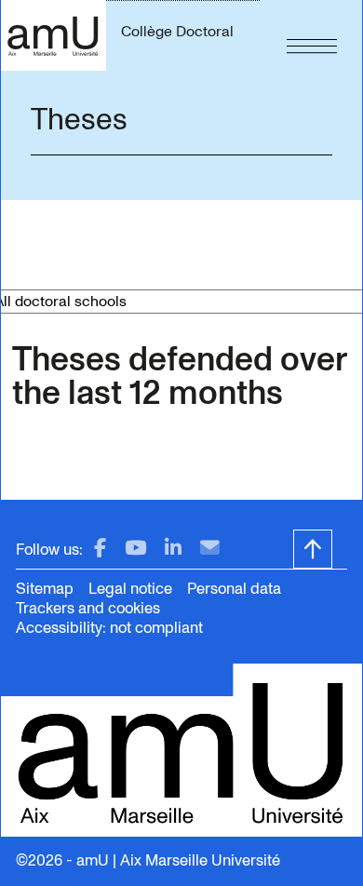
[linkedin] (173, 548)
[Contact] (210, 548)
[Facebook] (100, 548)
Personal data (234, 588)
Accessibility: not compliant (109, 627)
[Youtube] (135, 548)
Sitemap (45, 588)
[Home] (53, 35)
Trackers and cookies (88, 608)
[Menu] (312, 35)
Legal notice (130, 588)
